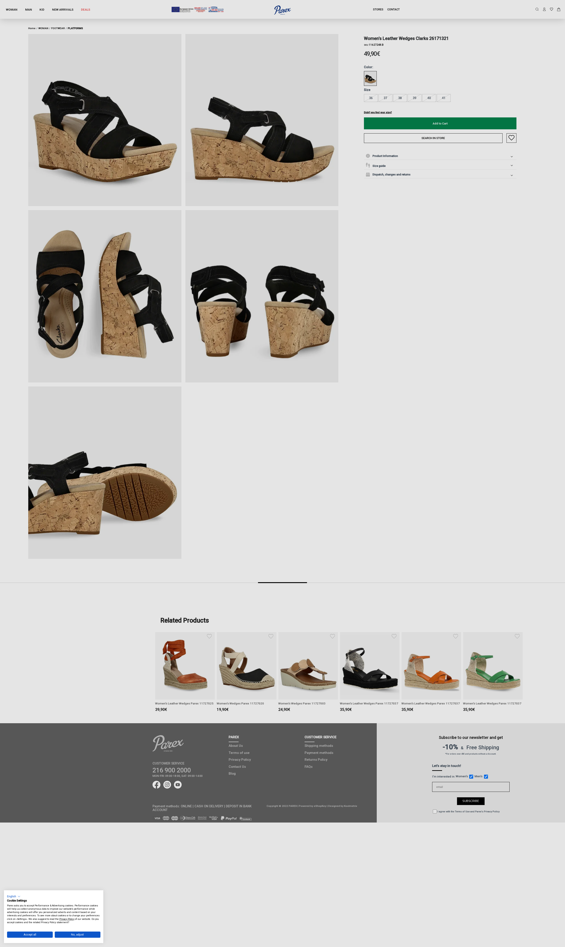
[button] (14, 896)
